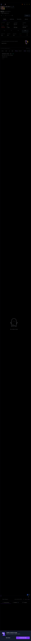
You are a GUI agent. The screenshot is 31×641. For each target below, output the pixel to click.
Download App (22, 637)
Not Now (8, 637)
